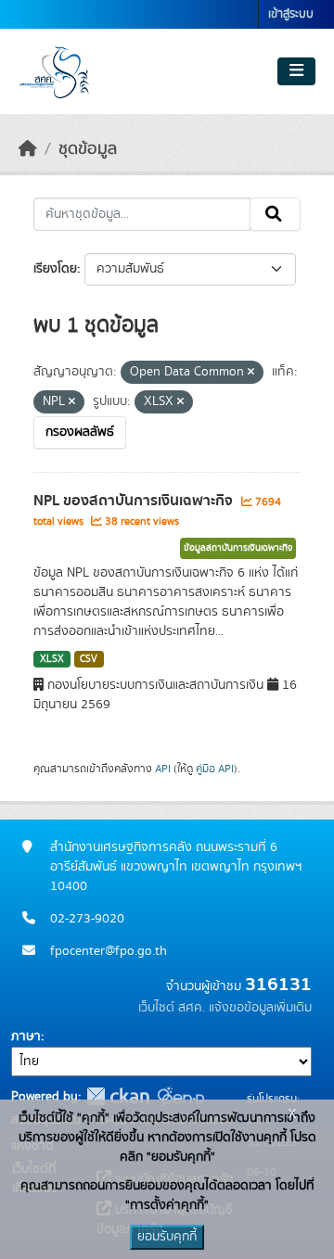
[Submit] (275, 214)
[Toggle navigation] (296, 71)
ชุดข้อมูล (87, 149)
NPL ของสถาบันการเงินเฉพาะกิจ (135, 501)
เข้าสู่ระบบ (291, 14)
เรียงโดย (55, 269)
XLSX (52, 659)
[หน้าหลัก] (28, 149)
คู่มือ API (215, 768)
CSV (88, 659)
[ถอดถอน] (251, 372)
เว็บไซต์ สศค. (171, 1007)
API (163, 768)
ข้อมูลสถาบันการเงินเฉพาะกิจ (238, 547)
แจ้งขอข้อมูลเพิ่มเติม (260, 1007)
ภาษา (26, 1036)
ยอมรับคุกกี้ (167, 1236)
